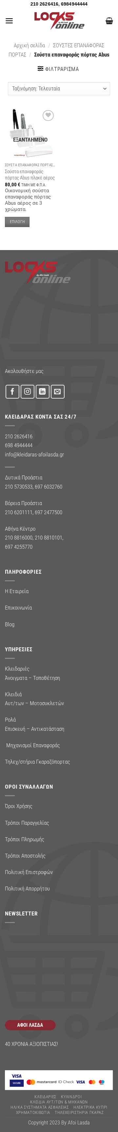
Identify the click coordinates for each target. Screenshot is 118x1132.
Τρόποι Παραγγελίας (27, 823)
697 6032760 (48, 486)
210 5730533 (18, 486)
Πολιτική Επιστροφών (29, 872)
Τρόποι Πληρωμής (24, 839)
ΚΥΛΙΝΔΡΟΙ (71, 1096)
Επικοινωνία (18, 607)
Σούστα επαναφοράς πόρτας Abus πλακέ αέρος (30, 175)
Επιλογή (17, 221)
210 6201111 (18, 512)
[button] (9, 20)
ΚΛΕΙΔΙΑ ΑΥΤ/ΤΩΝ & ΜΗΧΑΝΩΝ (59, 1101)
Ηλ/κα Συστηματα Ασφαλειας (39, 1107)
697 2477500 (48, 512)
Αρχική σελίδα (29, 45)
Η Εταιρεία (17, 591)
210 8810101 (48, 537)
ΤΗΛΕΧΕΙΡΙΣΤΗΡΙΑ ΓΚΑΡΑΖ (79, 1112)
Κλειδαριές (45, 1096)
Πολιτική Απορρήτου (27, 888)
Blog (9, 624)
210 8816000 (18, 537)
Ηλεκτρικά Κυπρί (90, 1107)
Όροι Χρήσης (18, 806)
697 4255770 (18, 546)
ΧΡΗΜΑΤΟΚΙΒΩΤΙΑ (33, 1112)
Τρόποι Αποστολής (25, 855)
